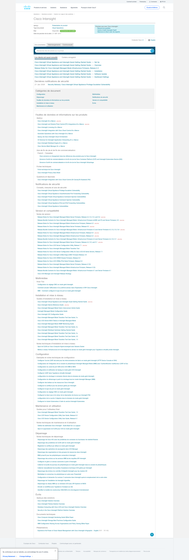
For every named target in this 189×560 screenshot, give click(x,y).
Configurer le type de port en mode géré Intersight (54, 389)
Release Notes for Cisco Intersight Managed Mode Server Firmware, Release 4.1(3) (64, 264)
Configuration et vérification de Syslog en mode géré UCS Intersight (59, 370)
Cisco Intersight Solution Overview (48, 501)
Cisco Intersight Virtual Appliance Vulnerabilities (53, 206)
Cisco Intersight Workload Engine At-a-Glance (52, 143)
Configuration (41, 94)
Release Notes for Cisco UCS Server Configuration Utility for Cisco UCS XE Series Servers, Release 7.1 (70, 251)
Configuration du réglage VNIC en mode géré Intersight (55, 284)
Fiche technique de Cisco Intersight (49, 169)
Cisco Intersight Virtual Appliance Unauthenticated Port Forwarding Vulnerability (63, 193)
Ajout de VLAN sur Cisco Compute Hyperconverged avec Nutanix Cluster (61, 346)
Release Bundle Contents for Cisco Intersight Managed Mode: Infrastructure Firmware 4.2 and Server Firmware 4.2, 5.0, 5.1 (77, 239)
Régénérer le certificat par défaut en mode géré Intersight (56, 446)
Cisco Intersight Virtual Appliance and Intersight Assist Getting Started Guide (62, 302)
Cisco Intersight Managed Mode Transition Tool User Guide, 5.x (58, 317)
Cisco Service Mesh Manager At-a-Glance (51, 146)
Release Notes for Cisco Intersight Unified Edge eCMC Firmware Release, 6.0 (62, 255)
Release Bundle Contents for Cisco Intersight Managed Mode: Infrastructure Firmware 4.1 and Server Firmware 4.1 (74, 270)
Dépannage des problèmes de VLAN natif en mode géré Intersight (59, 443)
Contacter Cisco (137, 40)
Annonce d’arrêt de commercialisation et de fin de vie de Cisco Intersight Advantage (67, 162)
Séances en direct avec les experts (108, 32)
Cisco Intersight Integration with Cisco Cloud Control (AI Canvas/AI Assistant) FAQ (64, 179)
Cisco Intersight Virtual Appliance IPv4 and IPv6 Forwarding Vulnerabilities (61, 203)
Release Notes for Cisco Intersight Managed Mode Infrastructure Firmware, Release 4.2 (66, 236)
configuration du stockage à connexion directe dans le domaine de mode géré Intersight (66, 376)
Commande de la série (68, 31)
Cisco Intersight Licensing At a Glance (50, 127)
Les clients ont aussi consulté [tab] (46, 57)
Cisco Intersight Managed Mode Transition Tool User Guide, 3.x (58, 333)
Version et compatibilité (99, 100)
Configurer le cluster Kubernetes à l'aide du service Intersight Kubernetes (61, 401)
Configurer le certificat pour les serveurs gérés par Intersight (57, 385)
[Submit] (152, 51)
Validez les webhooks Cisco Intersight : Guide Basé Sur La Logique (59, 425)
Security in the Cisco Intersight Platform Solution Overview (56, 510)
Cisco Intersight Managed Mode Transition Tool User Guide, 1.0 (58, 339)
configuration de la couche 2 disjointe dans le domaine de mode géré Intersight (63, 398)
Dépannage (40, 97)
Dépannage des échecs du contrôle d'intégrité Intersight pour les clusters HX (62, 471)
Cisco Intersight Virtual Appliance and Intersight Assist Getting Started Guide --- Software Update (71, 74)
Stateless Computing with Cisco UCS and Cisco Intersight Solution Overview (62, 507)
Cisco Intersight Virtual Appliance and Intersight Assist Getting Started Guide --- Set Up (67, 62)
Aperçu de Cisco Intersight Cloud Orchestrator (53, 137)
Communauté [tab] (67, 45)
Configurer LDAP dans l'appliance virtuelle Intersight (54, 373)
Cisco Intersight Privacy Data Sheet (49, 172)
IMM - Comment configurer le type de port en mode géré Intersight (59, 291)
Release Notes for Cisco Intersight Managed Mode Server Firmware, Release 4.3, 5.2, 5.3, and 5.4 (69, 217)
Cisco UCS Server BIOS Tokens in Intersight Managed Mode (57, 320)
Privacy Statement (9, 556)
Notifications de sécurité (100, 97)
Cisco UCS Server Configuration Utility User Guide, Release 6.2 (57, 415)
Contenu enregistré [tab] (69, 57)
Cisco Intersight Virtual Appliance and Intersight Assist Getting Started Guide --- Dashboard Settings (72, 77)
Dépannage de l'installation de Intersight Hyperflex (54, 480)
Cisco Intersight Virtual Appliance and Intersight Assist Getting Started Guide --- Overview (68, 65)
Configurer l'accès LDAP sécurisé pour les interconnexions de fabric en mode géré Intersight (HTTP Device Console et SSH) (77, 360)
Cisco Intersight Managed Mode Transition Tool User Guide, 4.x (58, 327)
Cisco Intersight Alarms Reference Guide (51, 305)
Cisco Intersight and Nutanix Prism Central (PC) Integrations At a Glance (61, 124)
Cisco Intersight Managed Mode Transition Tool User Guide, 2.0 (58, 336)
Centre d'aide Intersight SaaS (106, 30)
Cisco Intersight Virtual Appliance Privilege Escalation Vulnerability (59, 190)
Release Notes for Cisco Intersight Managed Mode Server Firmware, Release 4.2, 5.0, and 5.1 (68, 242)
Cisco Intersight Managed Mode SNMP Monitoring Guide (56, 324)
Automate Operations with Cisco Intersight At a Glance (55, 133)
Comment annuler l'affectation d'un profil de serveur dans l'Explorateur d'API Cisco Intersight (67, 287)
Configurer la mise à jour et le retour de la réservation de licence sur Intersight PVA (64, 395)
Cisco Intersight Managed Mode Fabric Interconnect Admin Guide (59, 308)
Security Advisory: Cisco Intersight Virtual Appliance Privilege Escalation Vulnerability (79, 84)
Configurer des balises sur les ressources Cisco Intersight (56, 382)
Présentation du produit (59, 25)
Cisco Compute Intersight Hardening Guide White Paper (55, 517)
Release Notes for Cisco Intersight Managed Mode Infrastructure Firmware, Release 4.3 (67, 68)
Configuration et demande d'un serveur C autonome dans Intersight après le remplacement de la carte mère (72, 477)
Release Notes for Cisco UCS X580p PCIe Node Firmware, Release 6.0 (60, 261)
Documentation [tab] (40, 45)
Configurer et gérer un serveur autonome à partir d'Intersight (57, 461)
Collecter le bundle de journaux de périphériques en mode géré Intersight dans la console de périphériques (72, 465)
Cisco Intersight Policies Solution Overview (51, 504)
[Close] (55, 551)
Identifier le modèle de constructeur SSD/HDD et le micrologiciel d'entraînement (63, 490)
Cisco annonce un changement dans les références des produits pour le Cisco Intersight (68, 156)
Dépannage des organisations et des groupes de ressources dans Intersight (62, 452)
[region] (29, 554)
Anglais (153, 40)
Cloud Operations (57, 28)
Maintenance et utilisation (45, 106)
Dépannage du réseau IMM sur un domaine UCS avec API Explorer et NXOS (62, 483)
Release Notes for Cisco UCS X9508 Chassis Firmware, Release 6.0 (59, 258)
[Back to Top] (152, 534)
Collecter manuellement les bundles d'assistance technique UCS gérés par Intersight (65, 468)
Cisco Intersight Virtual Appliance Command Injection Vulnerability (59, 200)
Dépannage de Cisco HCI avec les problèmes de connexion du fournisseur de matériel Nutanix (68, 439)
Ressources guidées (103, 28)
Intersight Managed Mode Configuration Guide (52, 311)
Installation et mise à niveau (45, 103)
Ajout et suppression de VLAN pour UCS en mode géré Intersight (58, 429)
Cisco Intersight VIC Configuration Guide (50, 314)
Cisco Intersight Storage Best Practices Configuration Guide (57, 520)
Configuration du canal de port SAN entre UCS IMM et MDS (57, 367)
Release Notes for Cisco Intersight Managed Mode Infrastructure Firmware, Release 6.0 (66, 233)
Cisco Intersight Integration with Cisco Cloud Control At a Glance (58, 130)
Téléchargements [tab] (54, 45)
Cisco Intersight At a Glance (47, 121)
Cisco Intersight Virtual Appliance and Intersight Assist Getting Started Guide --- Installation (68, 71)
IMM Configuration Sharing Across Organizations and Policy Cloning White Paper (63, 523)
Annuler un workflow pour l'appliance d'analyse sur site (55, 487)
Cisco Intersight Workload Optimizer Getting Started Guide (56, 330)
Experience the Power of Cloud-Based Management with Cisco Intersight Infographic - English (68, 530)
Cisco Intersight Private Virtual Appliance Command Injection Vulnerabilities (62, 197)
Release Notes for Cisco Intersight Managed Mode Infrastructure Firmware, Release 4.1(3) (66, 267)
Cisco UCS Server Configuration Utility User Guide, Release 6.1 (57, 418)
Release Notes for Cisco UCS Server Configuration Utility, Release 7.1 (60, 245)
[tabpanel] (94, 69)
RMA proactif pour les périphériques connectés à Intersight (57, 455)
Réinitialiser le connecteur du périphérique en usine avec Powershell (59, 474)
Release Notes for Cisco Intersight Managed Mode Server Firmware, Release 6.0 (63, 226)
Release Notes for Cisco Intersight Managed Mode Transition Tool (58, 248)
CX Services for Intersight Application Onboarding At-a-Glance (58, 140)
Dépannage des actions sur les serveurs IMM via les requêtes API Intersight (62, 458)
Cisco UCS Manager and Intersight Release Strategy (54, 273)
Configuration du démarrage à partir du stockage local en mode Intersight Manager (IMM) (66, 379)
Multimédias (96, 94)
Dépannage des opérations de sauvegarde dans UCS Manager (58, 449)
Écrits (94, 103)
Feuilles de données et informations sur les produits (53, 100)
